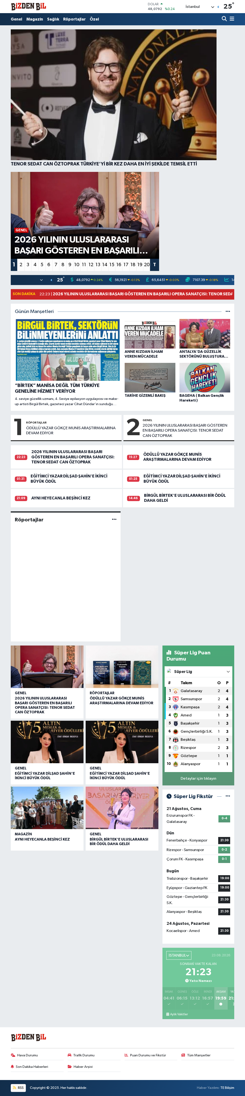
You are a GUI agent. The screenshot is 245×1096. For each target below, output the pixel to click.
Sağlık (53, 19)
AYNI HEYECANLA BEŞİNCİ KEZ (60, 498)
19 (139, 264)
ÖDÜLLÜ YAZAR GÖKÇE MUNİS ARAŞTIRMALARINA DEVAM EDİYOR (71, 430)
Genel (16, 19)
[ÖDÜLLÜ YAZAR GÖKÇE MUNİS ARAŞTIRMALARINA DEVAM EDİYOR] (122, 667)
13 (97, 264)
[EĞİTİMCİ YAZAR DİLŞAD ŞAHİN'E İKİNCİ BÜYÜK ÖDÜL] (47, 742)
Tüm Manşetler (199, 1055)
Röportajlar (74, 19)
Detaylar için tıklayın (198, 779)
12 (91, 264)
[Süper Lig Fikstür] (228, 796)
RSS (20, 1088)
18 (132, 264)
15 (111, 264)
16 (118, 264)
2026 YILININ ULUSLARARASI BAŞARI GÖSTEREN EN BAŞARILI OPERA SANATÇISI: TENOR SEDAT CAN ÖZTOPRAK (185, 431)
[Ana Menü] (231, 19)
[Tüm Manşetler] (228, 312)
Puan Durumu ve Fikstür (148, 1055)
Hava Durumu (27, 1055)
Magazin (34, 19)
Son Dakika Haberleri (32, 1067)
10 (76, 264)
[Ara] (225, 19)
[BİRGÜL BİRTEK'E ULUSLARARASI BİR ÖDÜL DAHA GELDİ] (122, 808)
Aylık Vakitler (179, 1014)
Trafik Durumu (84, 1055)
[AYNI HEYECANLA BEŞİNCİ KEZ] (47, 808)
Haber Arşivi (83, 1067)
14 (104, 264)
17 (125, 264)
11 (84, 264)
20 (147, 264)
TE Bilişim (227, 1088)
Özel (94, 19)
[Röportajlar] (114, 520)
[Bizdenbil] (29, 6)
